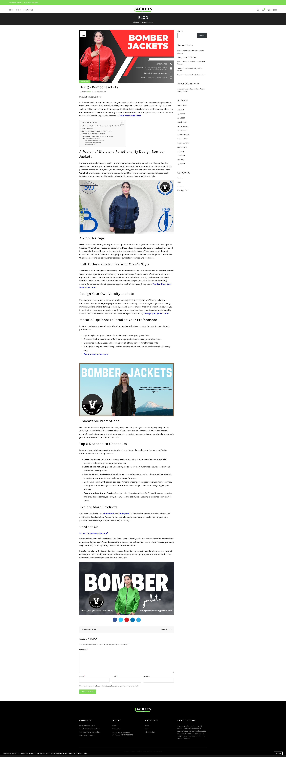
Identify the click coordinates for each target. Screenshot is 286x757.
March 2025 (181, 122)
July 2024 (180, 151)
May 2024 (180, 160)
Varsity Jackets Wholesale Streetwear (191, 75)
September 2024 (183, 143)
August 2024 (182, 147)
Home (11, 10)
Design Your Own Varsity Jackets (93, 133)
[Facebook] (115, 620)
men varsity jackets (184, 89)
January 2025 (182, 130)
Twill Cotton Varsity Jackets (89, 729)
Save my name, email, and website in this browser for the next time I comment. (110, 686)
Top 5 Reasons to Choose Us (96, 140)
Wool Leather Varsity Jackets (89, 732)
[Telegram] (138, 620)
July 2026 (180, 110)
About (114, 726)
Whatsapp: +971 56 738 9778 (122, 735)
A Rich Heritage (87, 128)
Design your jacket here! (156, 313)
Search (180, 31)
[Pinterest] (126, 620)
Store (147, 729)
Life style (180, 186)
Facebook (109, 513)
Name (82, 676)
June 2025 (181, 118)
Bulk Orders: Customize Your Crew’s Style (96, 131)
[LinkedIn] (132, 620)
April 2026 (181, 114)
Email (114, 676)
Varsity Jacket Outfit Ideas (187, 57)
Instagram (124, 513)
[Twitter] (121, 620)
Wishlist (264, 9)
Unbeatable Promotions (93, 138)
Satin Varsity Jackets (87, 726)
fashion (180, 178)
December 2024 (183, 135)
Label (179, 182)
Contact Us (28, 10)
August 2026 (182, 105)
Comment (83, 649)
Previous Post (90, 629)
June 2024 (181, 156)
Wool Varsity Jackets (87, 735)
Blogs (147, 726)
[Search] (258, 10)
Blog (18, 10)
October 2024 (182, 139)
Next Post (165, 629)
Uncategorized (147, 22)
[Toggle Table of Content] (120, 123)
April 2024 (181, 164)
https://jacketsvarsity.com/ (93, 533)
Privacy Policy (150, 732)
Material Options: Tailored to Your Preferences (99, 136)
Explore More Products (94, 142)
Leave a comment (100, 92)
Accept (278, 753)
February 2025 (182, 126)
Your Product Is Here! (130, 115)
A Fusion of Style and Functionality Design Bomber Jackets (102, 126)
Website (146, 676)
